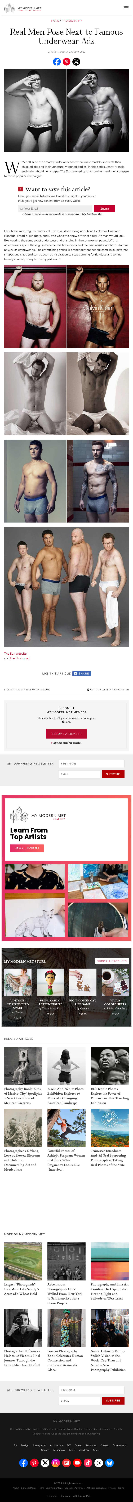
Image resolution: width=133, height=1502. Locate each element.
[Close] (122, 709)
